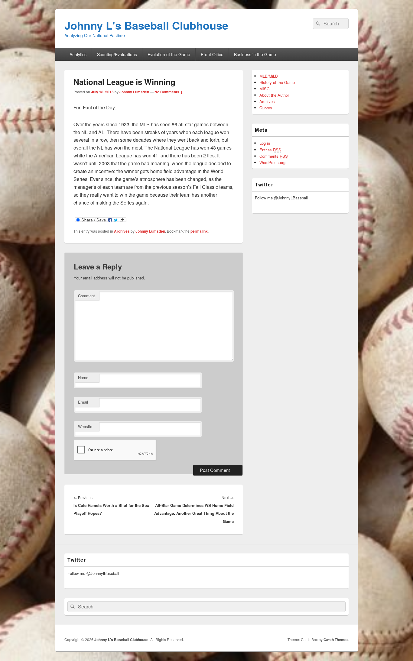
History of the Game (277, 82)
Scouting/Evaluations (117, 54)
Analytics (78, 54)
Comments (273, 156)
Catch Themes (336, 639)
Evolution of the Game (169, 54)
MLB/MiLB (268, 76)
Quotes (265, 108)
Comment (86, 295)
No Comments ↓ (168, 92)
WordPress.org (272, 162)
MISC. (265, 89)
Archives (122, 231)
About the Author (274, 95)
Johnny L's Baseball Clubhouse (146, 25)
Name (83, 377)
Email (83, 402)
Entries (270, 150)
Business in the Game (255, 54)
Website (85, 426)
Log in (264, 143)
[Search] (317, 23)
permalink (199, 231)
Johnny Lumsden (134, 92)
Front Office (212, 54)
